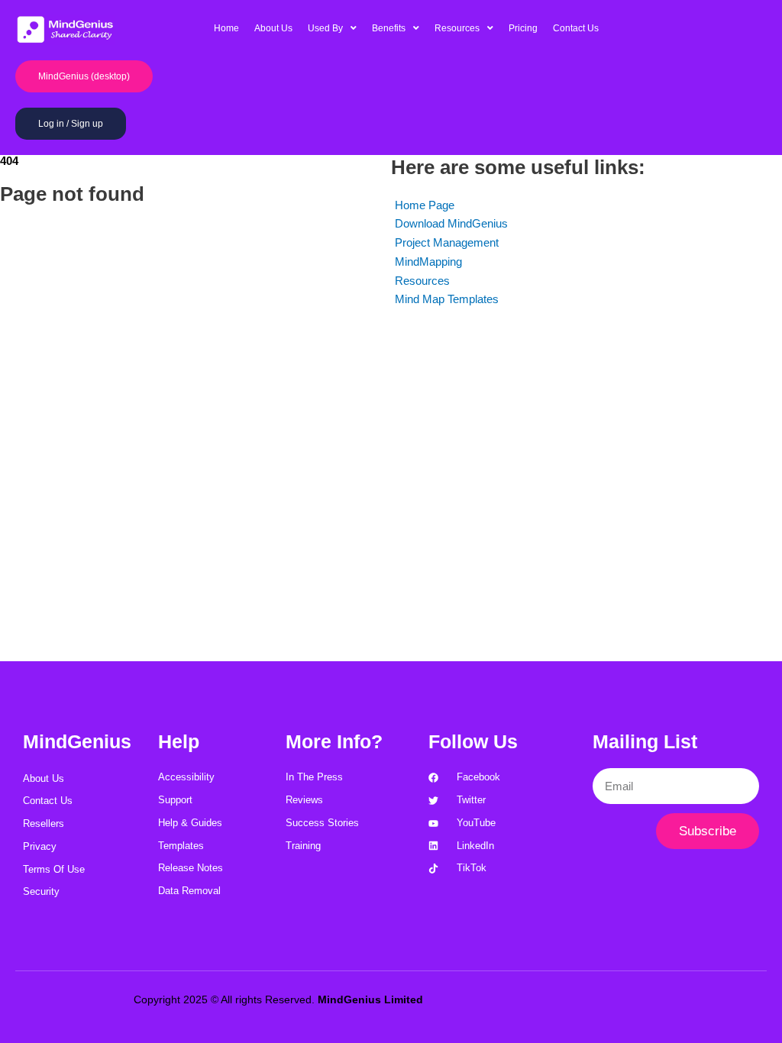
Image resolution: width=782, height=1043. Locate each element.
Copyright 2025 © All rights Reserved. (278, 999)
